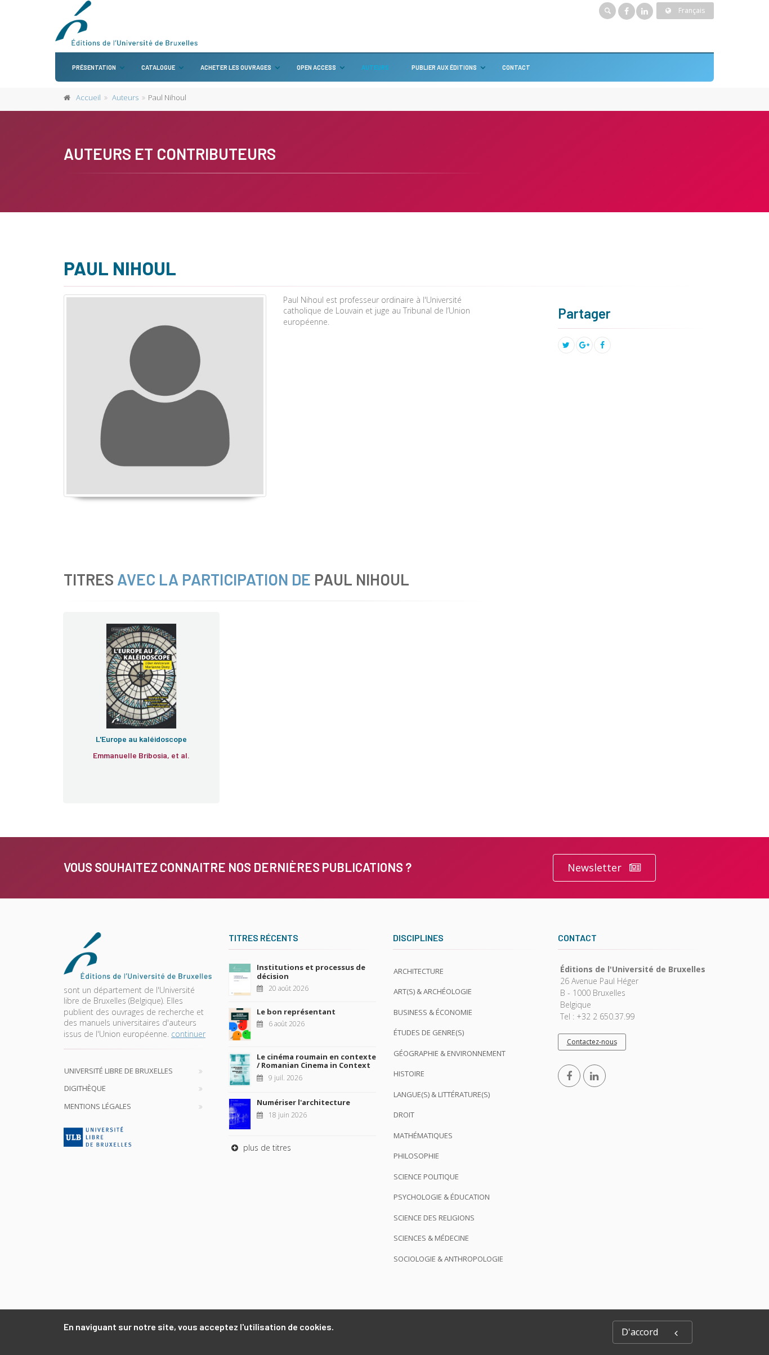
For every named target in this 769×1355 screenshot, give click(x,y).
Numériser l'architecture (303, 1102)
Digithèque (85, 1088)
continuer (188, 1033)
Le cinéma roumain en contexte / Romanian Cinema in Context (316, 1061)
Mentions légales (97, 1106)
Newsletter (594, 867)
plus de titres (266, 1147)
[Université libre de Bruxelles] (138, 1136)
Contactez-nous (592, 1042)
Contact (516, 67)
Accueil (88, 97)
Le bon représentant (296, 1012)
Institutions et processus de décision (311, 971)
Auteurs (375, 67)
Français (691, 10)
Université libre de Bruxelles (118, 1071)
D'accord (640, 1332)
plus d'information (134, 696)
